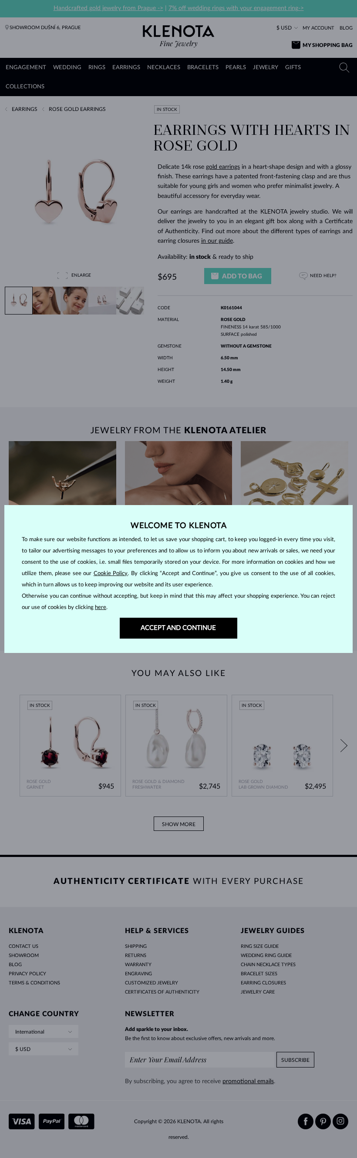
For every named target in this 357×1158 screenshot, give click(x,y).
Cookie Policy (111, 573)
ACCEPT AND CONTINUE (178, 628)
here (100, 607)
